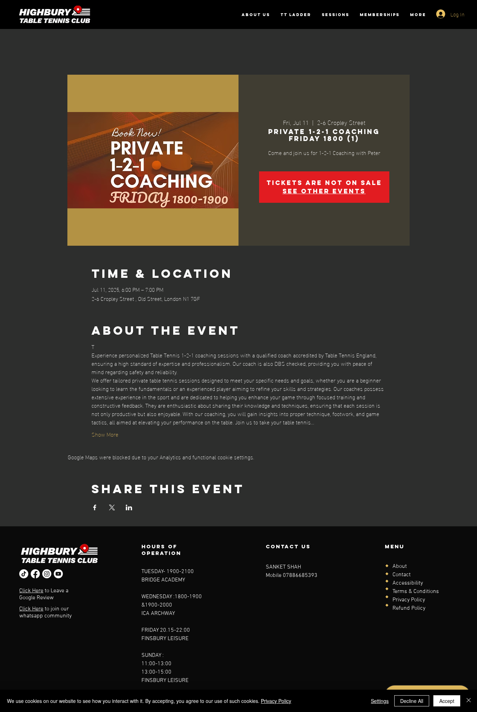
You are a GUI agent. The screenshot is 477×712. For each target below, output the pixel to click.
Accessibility (407, 583)
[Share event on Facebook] (94, 507)
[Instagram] (46, 573)
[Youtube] (58, 573)
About (399, 566)
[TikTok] (23, 573)
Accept (446, 700)
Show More (104, 434)
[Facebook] (35, 573)
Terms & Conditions (415, 591)
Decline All (411, 700)
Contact (401, 574)
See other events (324, 191)
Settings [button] (380, 700)
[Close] (468, 700)
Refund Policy (408, 608)
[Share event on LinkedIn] (129, 507)
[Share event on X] (112, 507)
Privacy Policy (408, 599)
